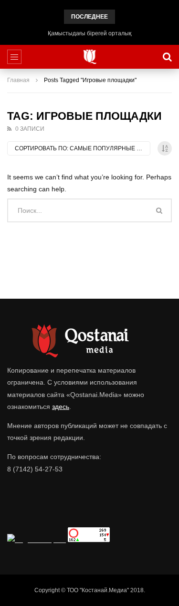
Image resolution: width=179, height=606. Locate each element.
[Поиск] (167, 57)
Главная (18, 80)
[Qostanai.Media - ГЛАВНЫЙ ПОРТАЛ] (89, 57)
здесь (60, 406)
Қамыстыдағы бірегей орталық (89, 33)
